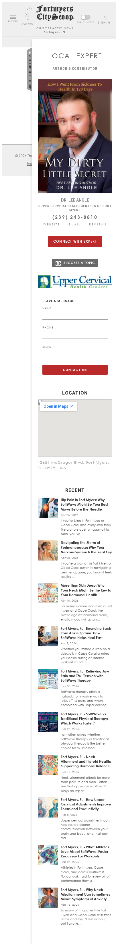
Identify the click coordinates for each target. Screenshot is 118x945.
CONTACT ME (75, 370)
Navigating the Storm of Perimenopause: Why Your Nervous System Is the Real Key (86, 547)
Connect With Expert (75, 241)
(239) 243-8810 (75, 217)
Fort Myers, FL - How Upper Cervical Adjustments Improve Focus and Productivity (86, 804)
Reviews (98, 224)
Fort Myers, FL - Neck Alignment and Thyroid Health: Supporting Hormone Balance (86, 761)
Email (74, 224)
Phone (47, 327)
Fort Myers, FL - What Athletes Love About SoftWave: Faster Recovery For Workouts (85, 851)
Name (46, 308)
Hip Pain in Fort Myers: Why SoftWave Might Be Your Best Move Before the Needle (84, 504)
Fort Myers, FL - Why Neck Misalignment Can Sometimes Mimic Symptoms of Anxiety (85, 894)
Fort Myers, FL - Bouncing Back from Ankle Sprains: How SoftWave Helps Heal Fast (86, 633)
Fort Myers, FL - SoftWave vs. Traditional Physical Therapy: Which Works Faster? (84, 718)
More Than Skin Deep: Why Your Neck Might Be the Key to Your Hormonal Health (86, 590)
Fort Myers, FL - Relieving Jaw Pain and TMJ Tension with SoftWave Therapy (85, 676)
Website (51, 224)
